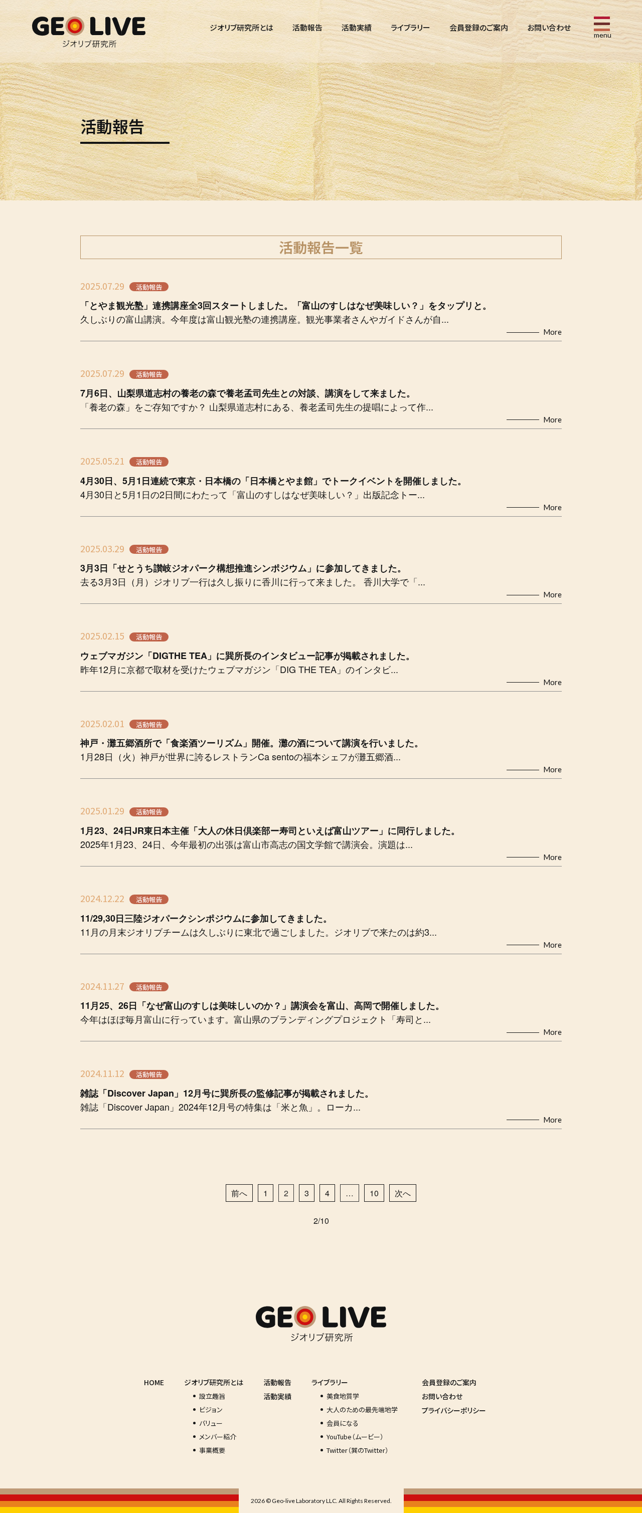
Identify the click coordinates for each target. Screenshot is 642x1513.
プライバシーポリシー (454, 1410)
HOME (154, 1382)
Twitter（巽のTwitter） (358, 1450)
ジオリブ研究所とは (241, 27)
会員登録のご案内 (478, 27)
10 (374, 1193)
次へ (403, 1193)
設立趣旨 (212, 1396)
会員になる (343, 1423)
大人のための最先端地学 (362, 1409)
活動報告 (307, 27)
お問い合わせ (549, 27)
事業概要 (212, 1450)
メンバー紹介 (217, 1436)
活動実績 (357, 27)
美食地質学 (343, 1396)
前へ (239, 1193)
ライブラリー (410, 27)
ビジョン (211, 1409)
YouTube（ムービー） (355, 1436)
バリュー (211, 1423)
